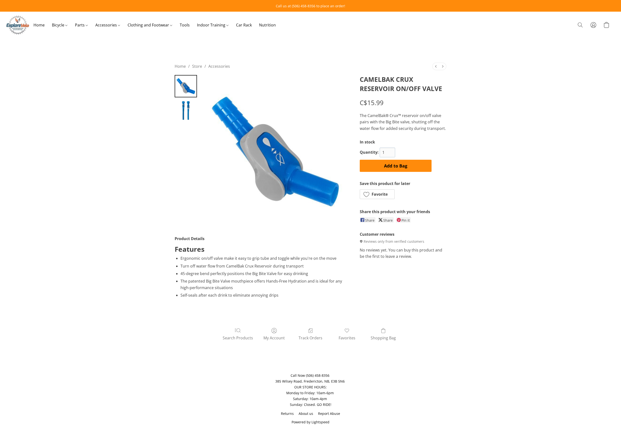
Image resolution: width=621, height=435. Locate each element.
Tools (185, 25)
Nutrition (267, 25)
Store (197, 66)
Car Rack (244, 25)
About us (306, 413)
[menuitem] (436, 66)
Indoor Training (211, 25)
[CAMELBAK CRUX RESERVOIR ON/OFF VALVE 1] (186, 110)
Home (39, 25)
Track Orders (310, 338)
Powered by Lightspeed (310, 422)
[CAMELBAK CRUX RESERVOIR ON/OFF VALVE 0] (186, 86)
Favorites (347, 338)
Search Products (238, 338)
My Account (274, 338)
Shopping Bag (383, 338)
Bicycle (58, 25)
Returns (287, 413)
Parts (80, 25)
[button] (18, 25)
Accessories (106, 25)
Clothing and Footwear (149, 25)
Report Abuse (329, 413)
